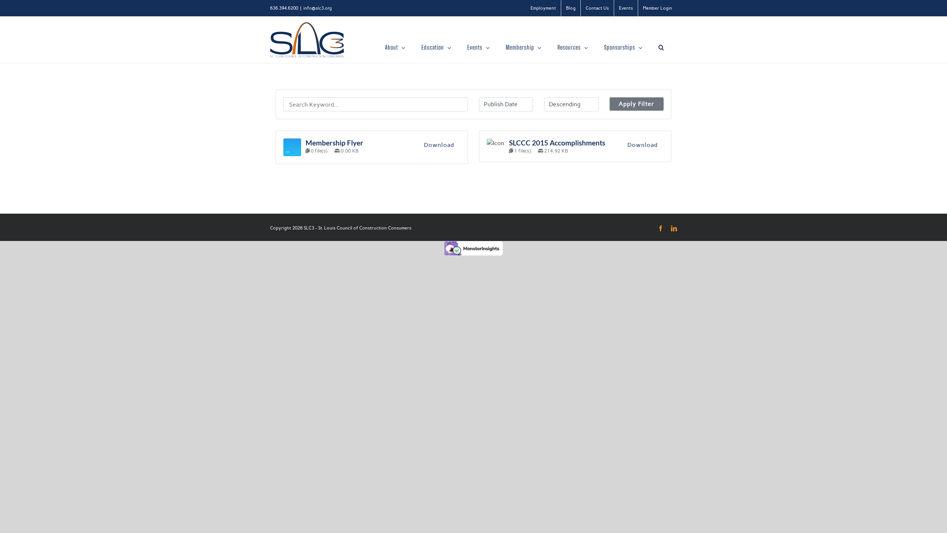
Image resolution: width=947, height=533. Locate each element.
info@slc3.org (317, 8)
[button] (661, 47)
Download (439, 144)
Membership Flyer (334, 143)
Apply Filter (636, 103)
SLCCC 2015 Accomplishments (557, 143)
